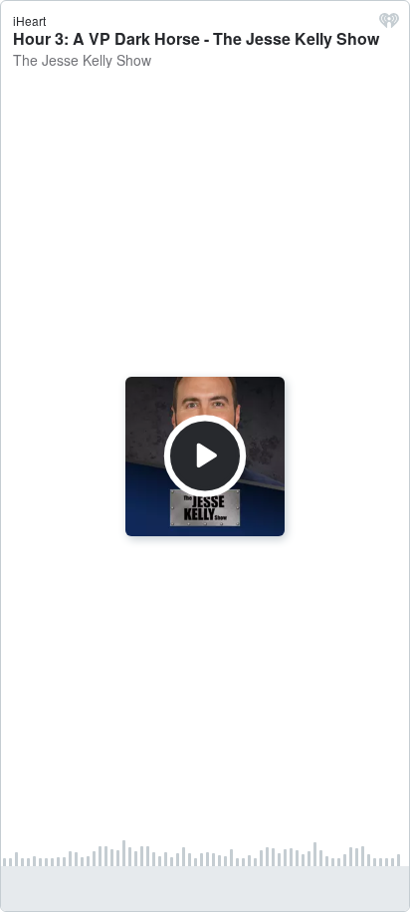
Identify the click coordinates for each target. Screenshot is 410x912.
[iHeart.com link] (389, 25)
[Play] (205, 455)
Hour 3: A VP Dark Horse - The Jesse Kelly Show (196, 38)
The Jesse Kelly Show (82, 60)
